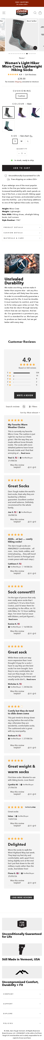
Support (8, 1004)
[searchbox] (13, 407)
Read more (25, 453)
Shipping (18, 82)
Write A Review (25, 395)
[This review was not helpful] (33, 467)
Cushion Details (13, 233)
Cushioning (22, 91)
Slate (8, 112)
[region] (23, 373)
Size (20, 136)
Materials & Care (14, 238)
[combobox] (30, 413)
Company (8, 994)
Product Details (13, 227)
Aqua (8, 126)
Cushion (21, 96)
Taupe (22, 112)
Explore (8, 1013)
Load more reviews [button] (22, 897)
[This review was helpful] (29, 467)
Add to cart (22, 168)
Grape (35, 112)
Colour (22, 104)
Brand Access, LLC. (9, 1033)
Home (21, 58)
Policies (8, 1023)
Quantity (22, 149)
